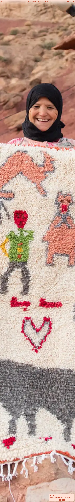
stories (34, 1)
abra (2, 1)
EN (68, 1)
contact (46, 1)
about (39, 1)
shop (28, 1)
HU (69, 1)
